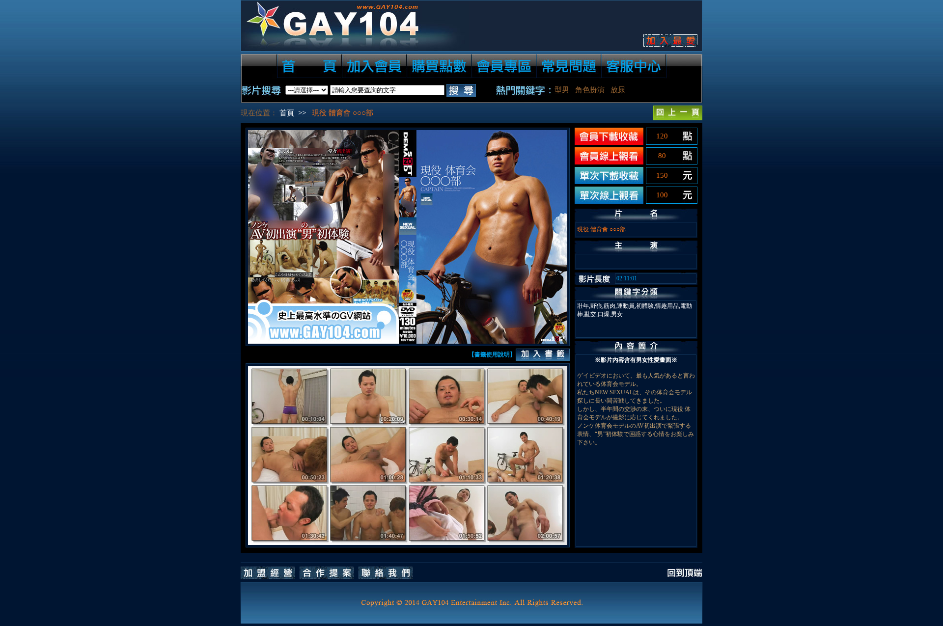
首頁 (286, 113)
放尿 (617, 90)
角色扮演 (590, 90)
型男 (562, 90)
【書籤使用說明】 (492, 354)
